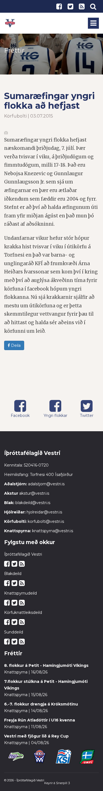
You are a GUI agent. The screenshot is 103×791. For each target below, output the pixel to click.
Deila (15, 345)
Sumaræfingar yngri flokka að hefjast (49, 100)
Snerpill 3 (63, 783)
